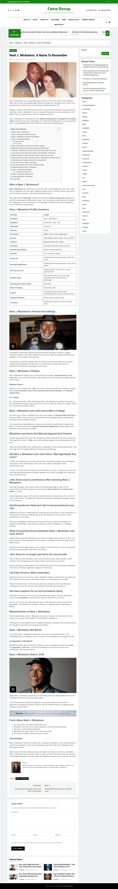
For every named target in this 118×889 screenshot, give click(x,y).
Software (85, 227)
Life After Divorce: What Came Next (25, 162)
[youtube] (18, 10)
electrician (86, 159)
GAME (85, 174)
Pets (84, 208)
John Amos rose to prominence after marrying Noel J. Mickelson (33, 153)
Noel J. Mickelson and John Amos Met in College (28, 146)
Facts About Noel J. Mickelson (22, 176)
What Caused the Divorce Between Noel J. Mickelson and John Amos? (36, 158)
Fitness (85, 170)
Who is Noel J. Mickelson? (20, 132)
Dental (85, 147)
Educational (86, 155)
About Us (27, 20)
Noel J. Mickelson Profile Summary (24, 134)
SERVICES (86, 223)
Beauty (85, 113)
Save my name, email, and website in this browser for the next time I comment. (37, 843)
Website (57, 835)
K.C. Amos (18, 143)
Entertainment (87, 162)
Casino (85, 132)
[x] (13, 10)
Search (84, 50)
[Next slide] (109, 1)
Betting (85, 117)
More (84, 197)
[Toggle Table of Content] (58, 129)
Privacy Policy (73, 20)
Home (64, 20)
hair (84, 178)
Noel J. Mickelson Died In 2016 (23, 174)
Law (84, 189)
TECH (84, 231)
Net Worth (86, 200)
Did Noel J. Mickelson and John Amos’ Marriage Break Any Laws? (34, 150)
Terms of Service (88, 20)
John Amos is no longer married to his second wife (29, 160)
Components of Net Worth (23, 172)
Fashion (85, 166)
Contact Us (44, 20)
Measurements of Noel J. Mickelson (25, 167)
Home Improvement (89, 185)
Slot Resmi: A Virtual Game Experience (60, 32)
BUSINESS (86, 128)
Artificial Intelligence (89, 105)
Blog (84, 124)
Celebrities (13, 50)
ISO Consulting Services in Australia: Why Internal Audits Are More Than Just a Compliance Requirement (96, 73)
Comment (15, 812)
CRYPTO (85, 143)
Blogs (35, 20)
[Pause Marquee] (108, 33)
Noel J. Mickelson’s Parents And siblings (25, 137)
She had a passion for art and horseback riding (28, 165)
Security (85, 216)
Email (35, 835)
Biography (86, 120)
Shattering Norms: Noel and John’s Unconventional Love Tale (32, 155)
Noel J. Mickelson (22, 778)
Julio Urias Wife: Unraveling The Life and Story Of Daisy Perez (47, 713)
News (84, 204)
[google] (16, 10)
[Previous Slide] (106, 1)
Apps (84, 101)
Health (85, 181)
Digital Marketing (88, 151)
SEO (84, 220)
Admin (13, 59)
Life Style (85, 193)
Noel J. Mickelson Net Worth (22, 169)
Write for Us (59, 25)
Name (13, 835)
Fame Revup (59, 8)
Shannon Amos (19, 141)
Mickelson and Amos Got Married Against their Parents (30, 148)
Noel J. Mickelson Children (21, 139)
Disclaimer (55, 20)
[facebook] (9, 10)
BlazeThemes (68, 886)
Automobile (86, 109)
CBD (84, 136)
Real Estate (86, 212)
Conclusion (16, 179)
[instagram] (11, 10)
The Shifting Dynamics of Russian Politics (90, 1)
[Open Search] (106, 22)
